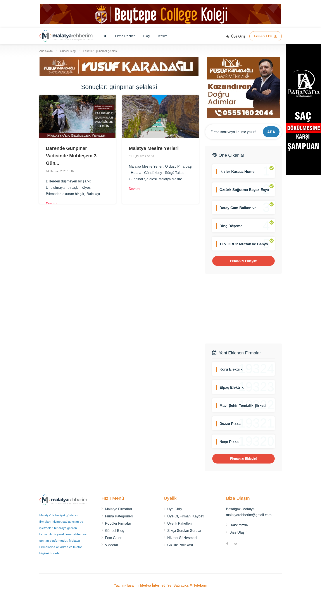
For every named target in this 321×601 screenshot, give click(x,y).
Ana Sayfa (46, 50)
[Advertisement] (243, 308)
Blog (146, 36)
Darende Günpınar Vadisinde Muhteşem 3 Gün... (71, 156)
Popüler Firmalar (118, 523)
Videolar (111, 545)
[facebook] (227, 544)
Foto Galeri (113, 538)
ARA (271, 131)
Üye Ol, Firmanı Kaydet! (185, 516)
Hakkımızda (239, 525)
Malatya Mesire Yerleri (154, 148)
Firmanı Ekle (263, 36)
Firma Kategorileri (119, 516)
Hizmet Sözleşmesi (182, 538)
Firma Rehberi (125, 36)
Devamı (52, 203)
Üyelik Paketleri (179, 523)
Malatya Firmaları (118, 509)
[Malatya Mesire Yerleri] (160, 116)
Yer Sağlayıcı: (187, 585)
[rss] (244, 544)
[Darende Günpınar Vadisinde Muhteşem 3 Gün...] (77, 116)
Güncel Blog (68, 50)
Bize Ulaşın (238, 532)
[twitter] (235, 544)
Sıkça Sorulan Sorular (184, 530)
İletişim (162, 36)
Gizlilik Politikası (180, 545)
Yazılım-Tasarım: (139, 585)
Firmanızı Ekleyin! (243, 261)
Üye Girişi (238, 36)
